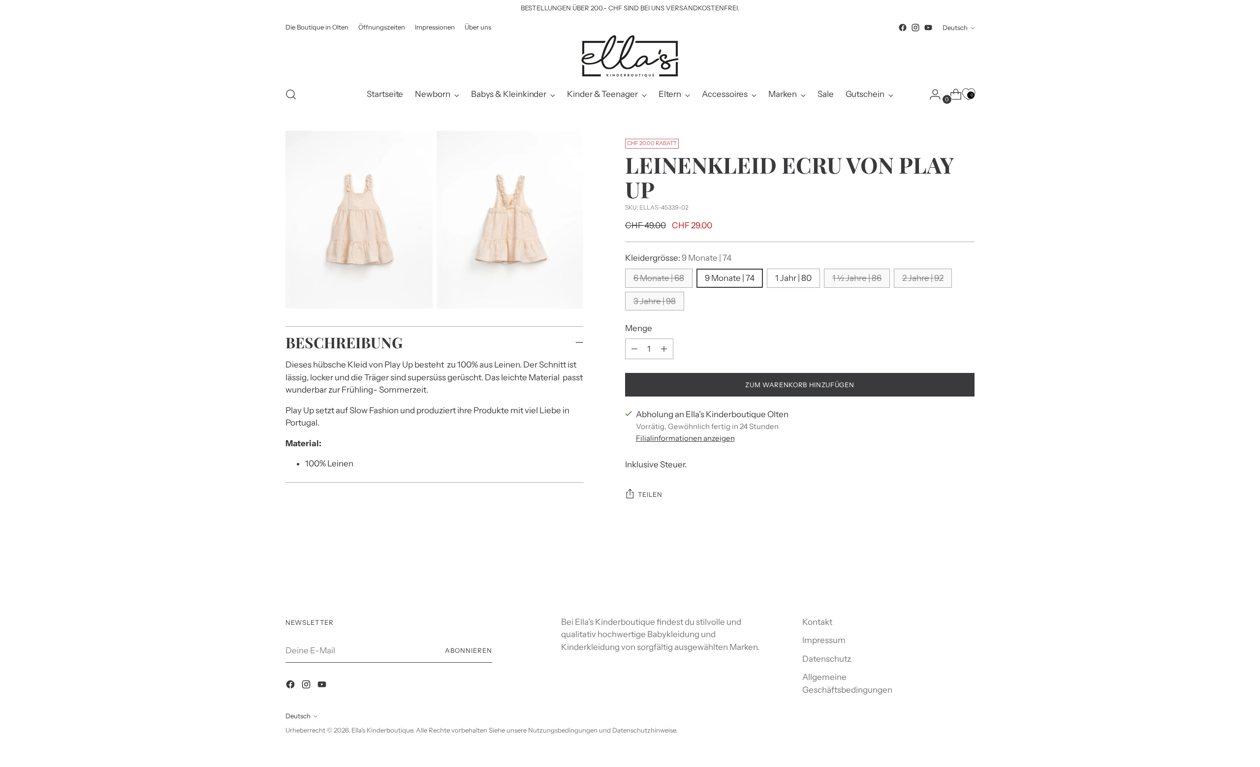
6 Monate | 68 (658, 278)
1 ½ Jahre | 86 (857, 278)
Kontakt (817, 622)
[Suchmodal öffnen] (291, 94)
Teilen (650, 494)
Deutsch (955, 27)
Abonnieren (468, 650)
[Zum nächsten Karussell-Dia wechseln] (966, 573)
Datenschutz (826, 659)
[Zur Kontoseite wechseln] (931, 94)
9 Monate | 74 (730, 278)
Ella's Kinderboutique (382, 730)
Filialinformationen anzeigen (685, 438)
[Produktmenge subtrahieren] (664, 349)
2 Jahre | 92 (923, 278)
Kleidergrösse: (678, 258)
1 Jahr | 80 (793, 278)
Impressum (824, 640)
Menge (638, 328)
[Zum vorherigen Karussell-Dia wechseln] (943, 574)
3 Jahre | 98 (654, 301)
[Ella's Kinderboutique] (630, 56)
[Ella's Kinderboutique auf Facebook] (902, 27)
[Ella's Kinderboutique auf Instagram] (915, 27)
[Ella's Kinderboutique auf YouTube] (928, 27)
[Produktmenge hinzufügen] (634, 349)
